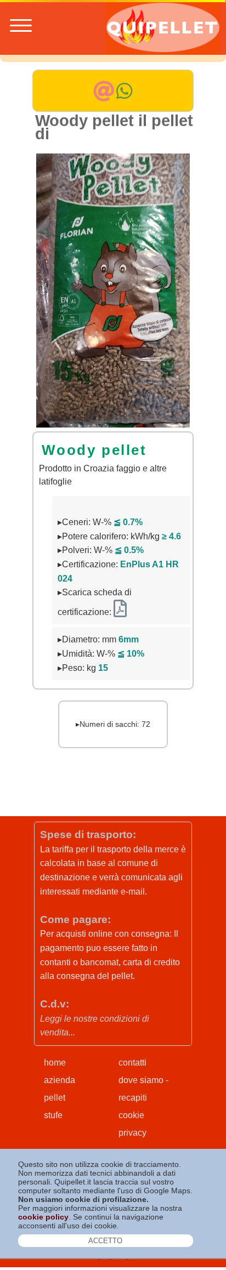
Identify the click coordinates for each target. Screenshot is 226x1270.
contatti (132, 1062)
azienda (59, 1080)
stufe (53, 1115)
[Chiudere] (106, 1240)
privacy (132, 1132)
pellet (54, 1097)
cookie (131, 1115)
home (55, 1062)
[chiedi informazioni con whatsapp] (124, 96)
